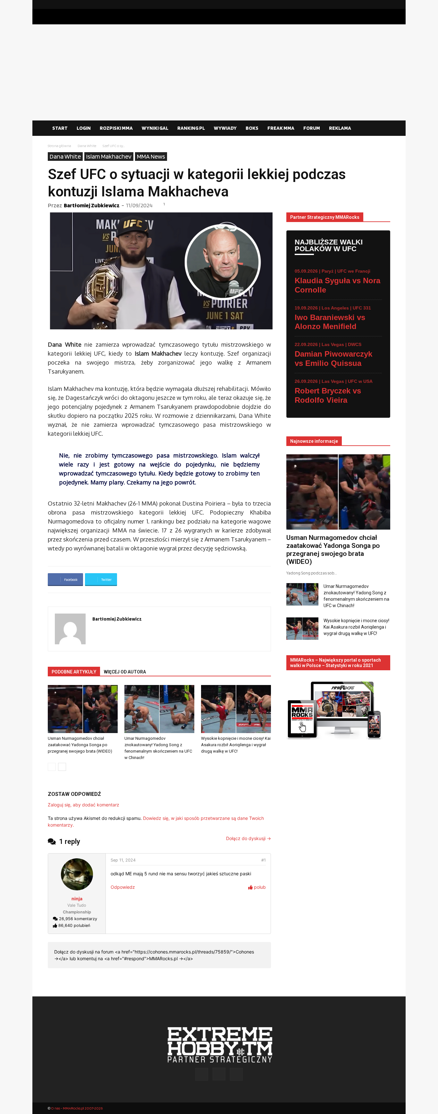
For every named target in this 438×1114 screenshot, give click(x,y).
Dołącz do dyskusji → (248, 838)
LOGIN (84, 128)
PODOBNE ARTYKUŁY (74, 671)
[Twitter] (385, 4)
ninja (77, 898)
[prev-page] (52, 767)
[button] (382, 128)
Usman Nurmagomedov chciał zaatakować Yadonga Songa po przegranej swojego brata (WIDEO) (80, 745)
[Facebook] (365, 4)
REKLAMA (340, 128)
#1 (263, 860)
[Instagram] (375, 4)
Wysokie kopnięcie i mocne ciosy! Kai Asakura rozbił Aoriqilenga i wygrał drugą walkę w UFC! (236, 745)
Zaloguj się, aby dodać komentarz (83, 804)
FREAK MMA (280, 128)
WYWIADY (225, 128)
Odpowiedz (123, 887)
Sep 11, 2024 (123, 860)
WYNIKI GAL (155, 128)
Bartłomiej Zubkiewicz (92, 205)
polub (259, 887)
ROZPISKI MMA (116, 128)
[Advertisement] (219, 72)
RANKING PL (191, 128)
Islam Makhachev (108, 156)
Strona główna (59, 145)
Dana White (87, 145)
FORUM (311, 128)
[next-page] (62, 767)
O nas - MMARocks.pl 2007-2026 (77, 1108)
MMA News (151, 156)
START (60, 128)
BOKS (252, 128)
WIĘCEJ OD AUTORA (125, 671)
